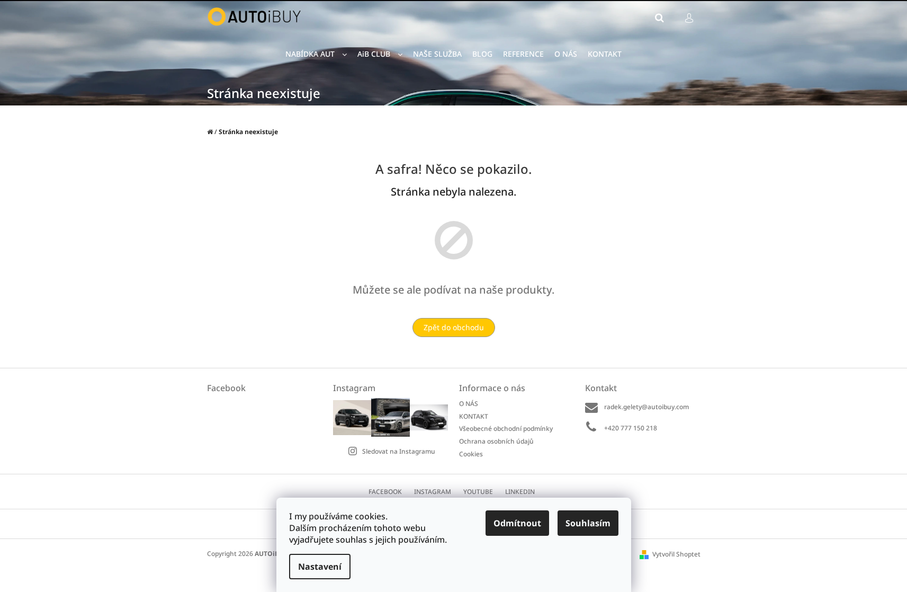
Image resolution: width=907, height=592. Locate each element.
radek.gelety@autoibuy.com (646, 406)
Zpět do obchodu (454, 327)
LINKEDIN (520, 491)
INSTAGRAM (432, 491)
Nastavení (320, 566)
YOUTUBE (478, 491)
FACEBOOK (385, 491)
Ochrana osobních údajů (496, 441)
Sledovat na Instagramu (398, 451)
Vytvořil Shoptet (676, 554)
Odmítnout (517, 523)
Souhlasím (587, 523)
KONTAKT (473, 416)
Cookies (471, 453)
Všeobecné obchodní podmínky (506, 428)
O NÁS (468, 403)
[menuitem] (316, 54)
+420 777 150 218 (630, 427)
